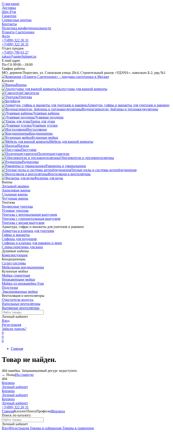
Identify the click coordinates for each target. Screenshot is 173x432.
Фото (6, 36)
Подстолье (10, 287)
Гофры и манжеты (16, 235)
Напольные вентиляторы (21, 304)
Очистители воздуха (17, 300)
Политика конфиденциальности (26, 28)
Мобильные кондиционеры (23, 267)
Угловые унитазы (15, 210)
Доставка (9, 8)
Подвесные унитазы (17, 206)
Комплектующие (15, 255)
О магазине (10, 4)
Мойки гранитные (16, 275)
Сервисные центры (17, 20)
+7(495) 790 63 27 (15, 52)
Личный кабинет (15, 387)
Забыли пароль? (14, 329)
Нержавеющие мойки (18, 279)
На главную (24, 375)
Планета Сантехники (18, 32)
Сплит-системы (14, 263)
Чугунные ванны (15, 198)
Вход (5, 321)
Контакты (9, 24)
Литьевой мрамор (15, 186)
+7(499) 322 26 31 (15, 40)
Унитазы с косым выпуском (23, 223)
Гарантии (9, 16)
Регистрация (11, 325)
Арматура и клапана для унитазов (28, 231)
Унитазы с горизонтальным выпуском (31, 219)
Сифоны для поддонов (19, 239)
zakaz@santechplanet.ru (19, 56)
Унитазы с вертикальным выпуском (29, 214)
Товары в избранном (45, 428)
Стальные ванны (15, 194)
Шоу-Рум (9, 12)
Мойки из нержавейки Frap (23, 283)
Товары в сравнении (77, 428)
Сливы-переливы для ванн (22, 247)
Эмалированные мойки (20, 291)
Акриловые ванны (16, 190)
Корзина (8, 383)
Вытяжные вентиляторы (20, 308)
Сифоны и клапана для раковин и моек (32, 243)
